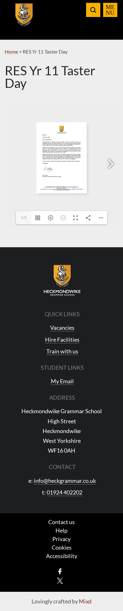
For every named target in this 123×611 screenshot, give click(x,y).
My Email (62, 381)
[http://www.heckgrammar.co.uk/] (74, 187)
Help (61, 530)
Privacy (61, 538)
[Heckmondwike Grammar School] (24, 18)
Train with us (62, 351)
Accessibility (61, 555)
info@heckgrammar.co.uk (65, 480)
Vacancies (62, 327)
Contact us (61, 521)
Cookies (62, 547)
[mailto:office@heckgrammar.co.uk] (65, 187)
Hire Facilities (62, 339)
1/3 (23, 217)
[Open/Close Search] (93, 10)
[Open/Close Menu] (110, 10)
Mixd (85, 601)
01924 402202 (64, 492)
